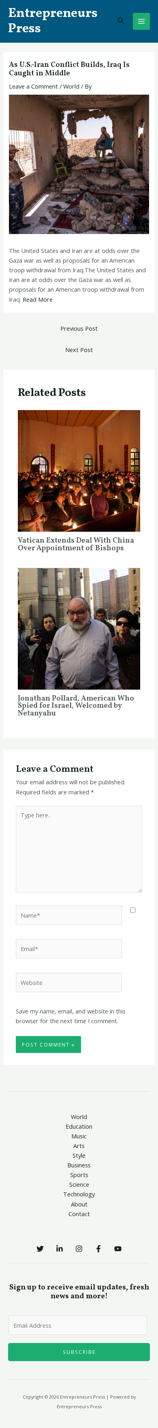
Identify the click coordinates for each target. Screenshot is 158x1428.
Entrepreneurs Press (53, 21)
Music (79, 1136)
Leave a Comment (33, 86)
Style (79, 1155)
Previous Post (79, 328)
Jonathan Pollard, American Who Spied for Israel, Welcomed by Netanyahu (76, 706)
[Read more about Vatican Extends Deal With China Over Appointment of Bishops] (79, 470)
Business (79, 1165)
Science (79, 1184)
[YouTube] (118, 1248)
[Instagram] (79, 1248)
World (71, 86)
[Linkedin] (59, 1248)
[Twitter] (40, 1248)
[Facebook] (98, 1248)
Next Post (79, 350)
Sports (79, 1175)
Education (79, 1126)
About (79, 1204)
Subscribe (79, 1352)
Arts (79, 1146)
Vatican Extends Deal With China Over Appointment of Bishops (76, 544)
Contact (79, 1214)
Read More (38, 299)
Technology (79, 1194)
